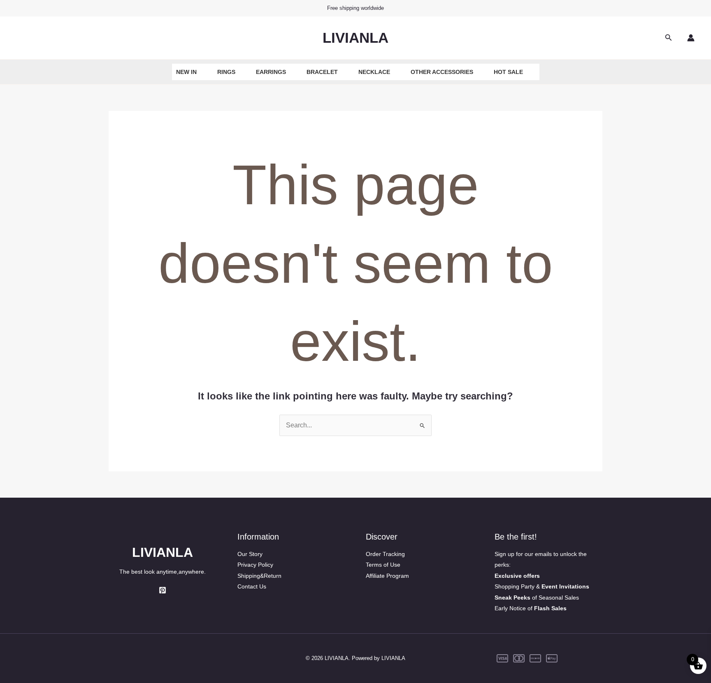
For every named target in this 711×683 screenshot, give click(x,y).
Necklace (374, 72)
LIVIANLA (355, 38)
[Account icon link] (691, 38)
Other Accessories (442, 72)
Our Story (250, 554)
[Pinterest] (162, 590)
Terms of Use (383, 564)
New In (186, 72)
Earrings (271, 72)
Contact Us (251, 586)
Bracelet (322, 72)
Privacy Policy (255, 564)
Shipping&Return (259, 575)
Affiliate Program (387, 575)
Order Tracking (385, 554)
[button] (668, 37)
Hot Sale (508, 72)
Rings (226, 72)
